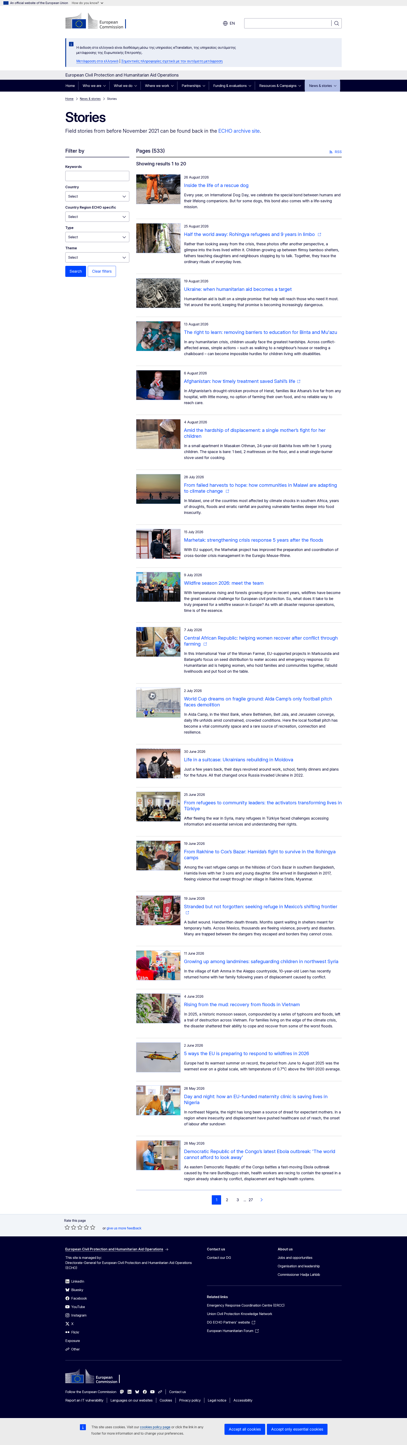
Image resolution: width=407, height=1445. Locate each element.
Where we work (157, 86)
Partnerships (191, 86)
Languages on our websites (131, 1400)
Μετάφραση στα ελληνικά (97, 61)
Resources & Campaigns (278, 86)
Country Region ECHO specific (90, 207)
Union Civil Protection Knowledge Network (239, 1314)
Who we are (92, 86)
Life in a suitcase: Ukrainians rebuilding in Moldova (238, 759)
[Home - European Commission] (99, 21)
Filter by (74, 151)
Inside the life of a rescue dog (216, 185)
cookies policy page (155, 1427)
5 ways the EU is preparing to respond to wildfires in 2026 (246, 1053)
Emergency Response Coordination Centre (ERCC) (246, 1305)
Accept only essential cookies (297, 1429)
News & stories (320, 86)
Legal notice (217, 1400)
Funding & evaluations (230, 86)
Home (70, 86)
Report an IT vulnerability (84, 1400)
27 (251, 1200)
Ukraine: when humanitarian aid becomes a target (238, 289)
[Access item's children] (105, 86)
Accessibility (242, 1400)
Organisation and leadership (299, 1266)
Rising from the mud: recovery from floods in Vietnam (242, 1004)
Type (69, 228)
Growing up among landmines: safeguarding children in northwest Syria (261, 961)
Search (76, 271)
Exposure (72, 1341)
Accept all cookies (245, 1429)
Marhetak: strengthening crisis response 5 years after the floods (253, 540)
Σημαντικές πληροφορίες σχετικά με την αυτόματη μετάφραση (172, 61)
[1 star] (67, 1227)
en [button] (232, 23)
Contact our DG (219, 1257)
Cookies (166, 1400)
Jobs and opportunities (295, 1257)
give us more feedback (124, 1228)
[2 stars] (70, 1227)
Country (72, 187)
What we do (123, 86)
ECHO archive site (239, 131)
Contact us (177, 1392)
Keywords (73, 167)
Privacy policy (190, 1400)
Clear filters (102, 271)
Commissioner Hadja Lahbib (299, 1274)
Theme (71, 248)
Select (73, 196)
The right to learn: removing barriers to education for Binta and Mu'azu (260, 332)
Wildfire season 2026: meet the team (223, 583)
